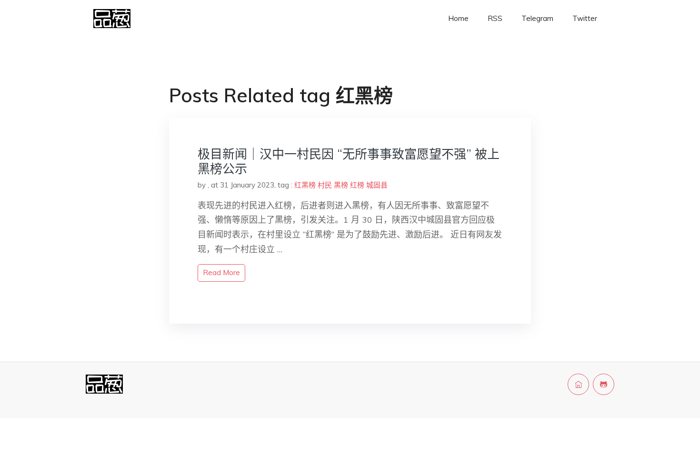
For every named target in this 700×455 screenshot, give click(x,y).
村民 (325, 184)
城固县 (377, 184)
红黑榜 (305, 184)
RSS (495, 18)
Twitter (584, 18)
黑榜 (341, 184)
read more (221, 272)
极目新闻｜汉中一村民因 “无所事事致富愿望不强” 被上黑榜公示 (349, 161)
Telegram (537, 18)
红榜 (357, 184)
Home (458, 18)
